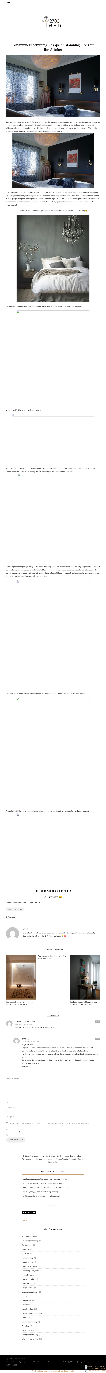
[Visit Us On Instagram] (95, 1366)
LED (23, 1296)
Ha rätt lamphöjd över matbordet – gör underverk (42, 1196)
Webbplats (10, 1117)
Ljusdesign (26, 1300)
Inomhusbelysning (29, 1266)
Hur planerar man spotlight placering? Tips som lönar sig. (44, 1179)
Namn (9, 1102)
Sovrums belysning (15, 909)
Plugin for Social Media (40, 1371)
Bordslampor (27, 1245)
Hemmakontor (27, 1262)
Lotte (26, 928)
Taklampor (26, 1330)
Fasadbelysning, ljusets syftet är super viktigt (40, 1192)
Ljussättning (27, 1317)
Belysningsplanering (30, 1241)
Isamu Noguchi (28, 1275)
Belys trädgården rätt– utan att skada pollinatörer (42, 1183)
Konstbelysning (28, 1279)
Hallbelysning (27, 1258)
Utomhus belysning (30, 1339)
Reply (97, 1021)
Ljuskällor (25, 1305)
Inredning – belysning (30, 1270)
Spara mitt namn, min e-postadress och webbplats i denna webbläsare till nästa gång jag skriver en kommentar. (49, 1123)
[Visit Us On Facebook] (95, 1368)
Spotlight (25, 1326)
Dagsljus (25, 1249)
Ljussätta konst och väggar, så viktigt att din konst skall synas (46, 1187)
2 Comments (10, 917)
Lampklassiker (27, 1288)
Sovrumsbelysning (29, 1322)
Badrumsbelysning (29, 1236)
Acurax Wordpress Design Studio (62, 1371)
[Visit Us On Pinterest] (95, 1371)
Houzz (24, 1220)
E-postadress (11, 1109)
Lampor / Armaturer (30, 1292)
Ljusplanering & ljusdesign (32, 1313)
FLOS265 (25, 1253)
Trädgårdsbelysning (30, 1334)
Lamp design (27, 1283)
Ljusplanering (27, 1309)
